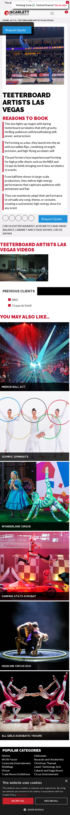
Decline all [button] (51, 800)
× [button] (66, 781)
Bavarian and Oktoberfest (49, 759)
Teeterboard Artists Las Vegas (35, 20)
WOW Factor (9, 759)
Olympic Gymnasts (15, 457)
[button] (5, 218)
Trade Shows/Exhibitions (16, 774)
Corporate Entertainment (16, 763)
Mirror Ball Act (13, 387)
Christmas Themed (45, 763)
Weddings (7, 766)
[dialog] (35, 796)
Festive (6, 755)
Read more (22, 794)
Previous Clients (19, 291)
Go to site (61, 5)
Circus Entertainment (19, 226)
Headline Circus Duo (16, 666)
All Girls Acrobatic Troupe (22, 736)
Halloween (40, 755)
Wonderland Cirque (16, 526)
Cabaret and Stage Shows (33, 229)
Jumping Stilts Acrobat (19, 596)
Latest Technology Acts (47, 766)
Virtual (6, 770)
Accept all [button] (18, 800)
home (6, 20)
